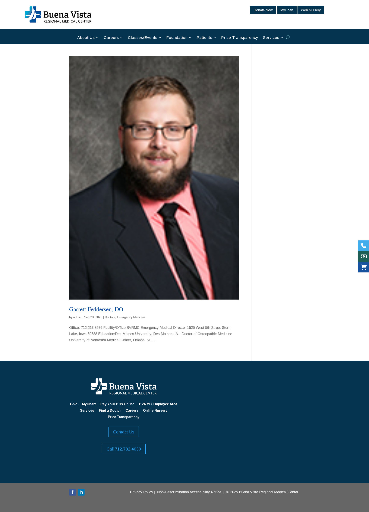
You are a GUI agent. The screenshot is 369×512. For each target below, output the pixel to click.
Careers (111, 38)
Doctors (110, 317)
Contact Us (123, 432)
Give (73, 404)
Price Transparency (239, 38)
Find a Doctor (110, 410)
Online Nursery (155, 410)
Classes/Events (142, 38)
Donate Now (263, 10)
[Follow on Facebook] (72, 492)
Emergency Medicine (131, 317)
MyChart (286, 10)
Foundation (177, 38)
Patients (204, 38)
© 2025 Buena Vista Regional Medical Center (262, 492)
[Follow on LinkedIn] (81, 492)
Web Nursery (311, 10)
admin (77, 317)
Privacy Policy (141, 492)
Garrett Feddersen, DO (96, 309)
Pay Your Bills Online (117, 404)
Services (271, 38)
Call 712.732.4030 (124, 449)
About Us (86, 38)
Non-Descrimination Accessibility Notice (189, 492)
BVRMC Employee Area (158, 404)
